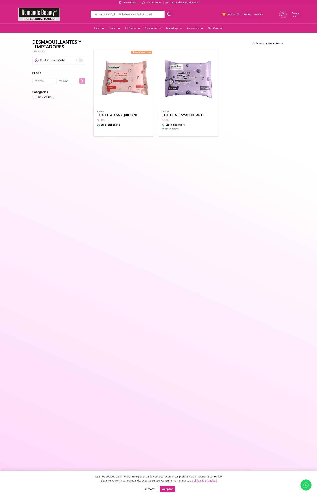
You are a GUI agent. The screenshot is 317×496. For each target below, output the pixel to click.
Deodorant (151, 28)
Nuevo (112, 28)
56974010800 (130, 2)
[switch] (79, 60)
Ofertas (247, 14)
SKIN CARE (45, 97)
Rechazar (149, 489)
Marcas (258, 14)
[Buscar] (169, 14)
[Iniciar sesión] (283, 14)
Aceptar (167, 489)
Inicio (97, 28)
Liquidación (233, 14)
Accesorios (192, 28)
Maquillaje (172, 28)
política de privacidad (204, 480)
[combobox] (276, 43)
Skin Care (213, 28)
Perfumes (130, 28)
